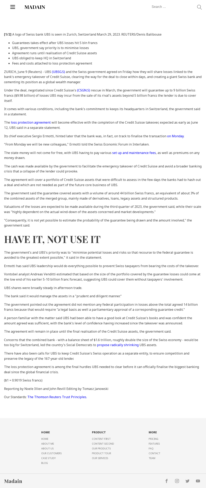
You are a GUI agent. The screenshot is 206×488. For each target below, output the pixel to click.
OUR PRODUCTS (101, 448)
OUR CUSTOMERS (51, 453)
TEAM (152, 458)
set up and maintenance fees (134, 153)
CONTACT (154, 453)
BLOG (44, 463)
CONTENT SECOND (103, 443)
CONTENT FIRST (101, 439)
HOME (44, 439)
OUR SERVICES (100, 458)
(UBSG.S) (58, 72)
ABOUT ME (47, 443)
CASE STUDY (48, 458)
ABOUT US (47, 448)
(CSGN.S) (83, 90)
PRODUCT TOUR (101, 453)
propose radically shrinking (118, 345)
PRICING (153, 439)
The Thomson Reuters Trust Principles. (57, 397)
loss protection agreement (31, 122)
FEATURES (154, 443)
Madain (13, 481)
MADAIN (34, 6)
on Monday (175, 136)
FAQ (151, 448)
